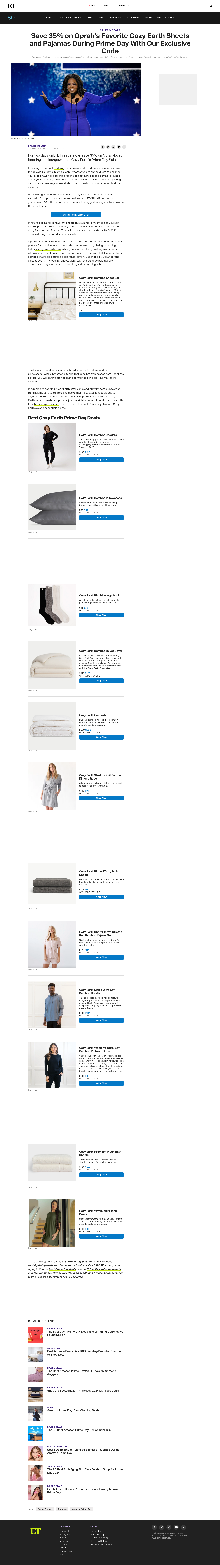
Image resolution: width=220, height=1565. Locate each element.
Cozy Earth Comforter (99, 668)
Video (107, 5)
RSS (62, 1554)
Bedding (62, 1509)
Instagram (65, 1534)
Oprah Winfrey (45, 1509)
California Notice (98, 1541)
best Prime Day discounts (78, 1262)
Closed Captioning (99, 1537)
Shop (14, 17)
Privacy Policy (97, 1534)
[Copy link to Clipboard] (124, 147)
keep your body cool (48, 249)
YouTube (64, 1541)
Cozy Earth (50, 242)
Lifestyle (115, 17)
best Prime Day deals (62, 1269)
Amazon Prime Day (82, 1509)
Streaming (133, 17)
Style (49, 17)
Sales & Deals (165, 17)
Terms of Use (96, 1531)
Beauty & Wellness (70, 17)
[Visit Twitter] (161, 1528)
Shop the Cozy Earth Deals (76, 214)
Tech (101, 17)
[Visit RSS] (183, 1528)
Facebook (65, 1531)
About (63, 1547)
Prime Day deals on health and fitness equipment (85, 1273)
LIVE (93, 5)
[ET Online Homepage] (11, 6)
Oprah (39, 227)
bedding (59, 168)
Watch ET (124, 5)
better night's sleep (46, 404)
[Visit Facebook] (154, 1528)
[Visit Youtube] (176, 1527)
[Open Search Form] (211, 6)
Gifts (148, 17)
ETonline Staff (38, 145)
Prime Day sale (51, 183)
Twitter (63, 1537)
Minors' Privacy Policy (101, 1544)
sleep (37, 176)
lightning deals (43, 1265)
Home (90, 17)
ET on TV (64, 1544)
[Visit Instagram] (168, 1528)
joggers (57, 393)
